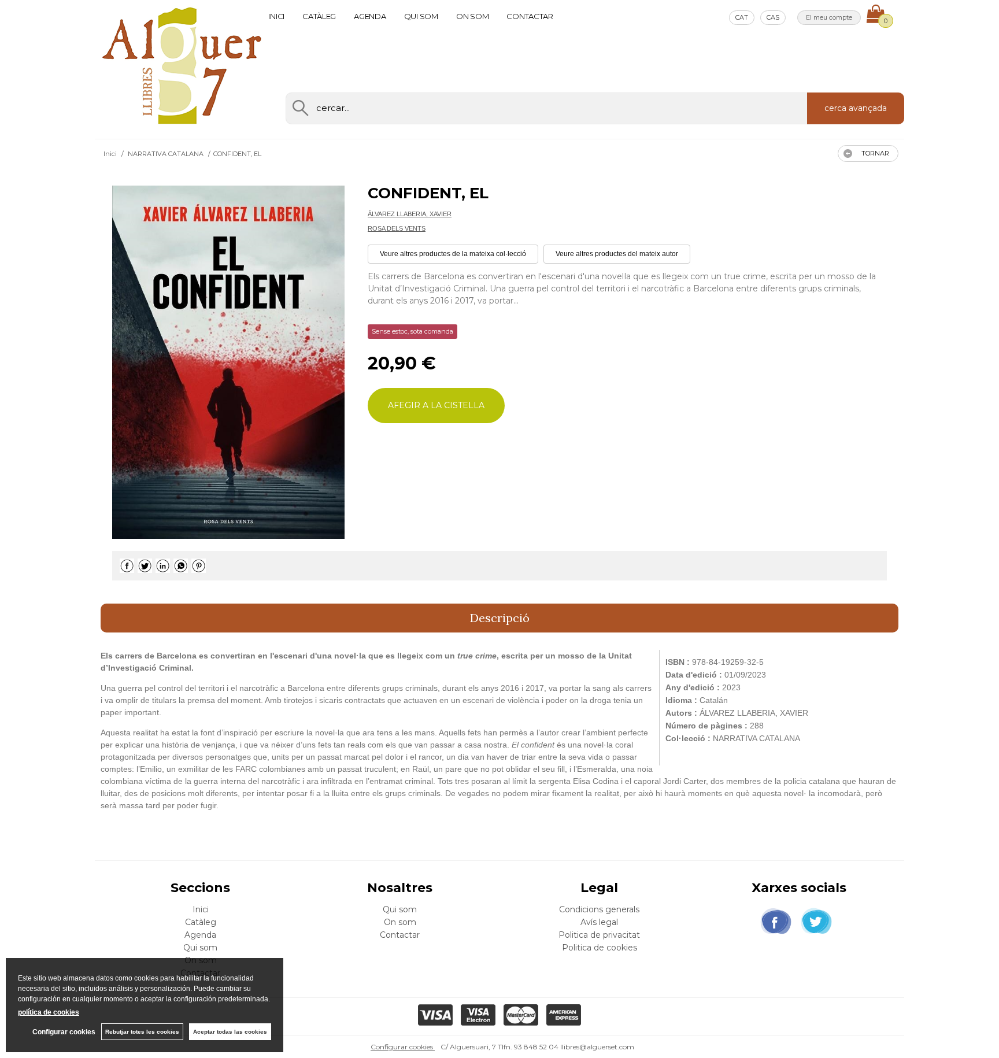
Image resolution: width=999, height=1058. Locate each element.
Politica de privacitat (599, 935)
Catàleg (319, 16)
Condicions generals (599, 909)
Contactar (529, 16)
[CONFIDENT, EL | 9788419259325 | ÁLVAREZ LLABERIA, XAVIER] (228, 362)
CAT (741, 17)
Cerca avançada (855, 108)
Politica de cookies (599, 947)
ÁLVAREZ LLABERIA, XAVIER (410, 213)
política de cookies (48, 1012)
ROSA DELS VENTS (397, 228)
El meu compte (829, 17)
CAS (773, 17)
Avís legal (599, 922)
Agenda (370, 16)
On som (472, 16)
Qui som (421, 16)
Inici (276, 16)
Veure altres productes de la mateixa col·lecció (453, 254)
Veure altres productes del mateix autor (617, 254)
